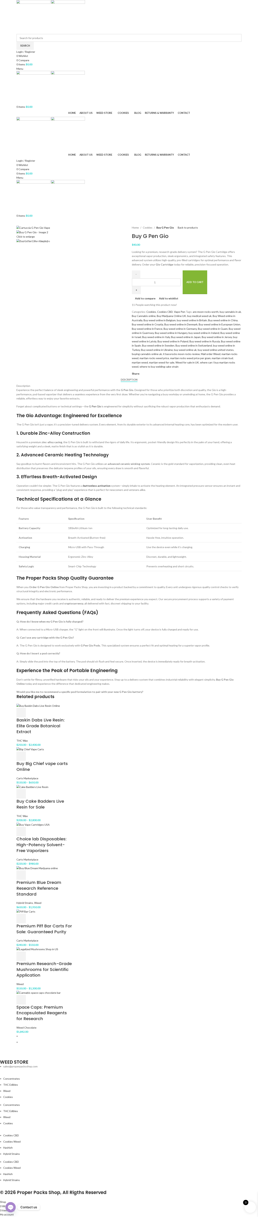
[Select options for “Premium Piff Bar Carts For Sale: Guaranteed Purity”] (21, 918)
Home (135, 227)
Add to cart (194, 282)
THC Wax (22, 740)
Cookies (147, 227)
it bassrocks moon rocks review (181, 354)
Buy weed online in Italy (156, 337)
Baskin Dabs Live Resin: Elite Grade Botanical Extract (40, 726)
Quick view (31, 712)
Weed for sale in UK (187, 362)
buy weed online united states (216, 349)
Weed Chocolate (26, 1027)
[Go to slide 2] (131, 1042)
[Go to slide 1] (131, 1036)
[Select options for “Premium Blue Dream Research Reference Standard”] (21, 875)
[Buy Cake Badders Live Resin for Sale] (32, 786)
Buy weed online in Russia (204, 341)
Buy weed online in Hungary (171, 332)
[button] (21, 999)
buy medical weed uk (199, 315)
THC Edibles (10, 1084)
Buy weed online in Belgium (160, 320)
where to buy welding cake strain (159, 366)
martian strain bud (222, 358)
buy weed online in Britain (192, 320)
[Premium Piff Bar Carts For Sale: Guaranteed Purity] (25, 911)
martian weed (140, 362)
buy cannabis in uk (230, 311)
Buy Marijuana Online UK (171, 315)
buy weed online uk (185, 349)
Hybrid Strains (24, 902)
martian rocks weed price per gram (190, 358)
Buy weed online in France (147, 328)
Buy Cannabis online (144, 315)
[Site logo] (33, 16)
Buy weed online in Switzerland (193, 345)
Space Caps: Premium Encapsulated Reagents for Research (41, 1013)
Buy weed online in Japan (186, 337)
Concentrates (11, 1078)
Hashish (8, 1147)
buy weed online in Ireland (203, 332)
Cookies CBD (165, 311)
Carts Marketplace (27, 778)
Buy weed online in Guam (213, 328)
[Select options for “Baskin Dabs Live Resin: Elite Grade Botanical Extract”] (21, 712)
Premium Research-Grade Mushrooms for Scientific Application (44, 969)
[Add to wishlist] (51, 712)
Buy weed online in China (223, 320)
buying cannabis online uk (147, 354)
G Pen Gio (95, 406)
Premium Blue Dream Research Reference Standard (38, 888)
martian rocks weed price (154, 358)
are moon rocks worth (206, 311)
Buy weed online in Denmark (181, 324)
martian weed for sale (161, 362)
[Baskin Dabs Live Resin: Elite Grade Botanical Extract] (38, 705)
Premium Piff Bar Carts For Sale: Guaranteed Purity (44, 929)
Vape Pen (179, 311)
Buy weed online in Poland (173, 341)
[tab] (129, 380)
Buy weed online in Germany (180, 328)
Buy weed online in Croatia (147, 324)
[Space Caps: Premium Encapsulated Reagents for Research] (38, 992)
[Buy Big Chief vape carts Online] (30, 749)
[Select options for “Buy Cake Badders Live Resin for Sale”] (21, 794)
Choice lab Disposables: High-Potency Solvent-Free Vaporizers (41, 845)
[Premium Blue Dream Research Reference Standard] (37, 867)
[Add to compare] (41, 712)
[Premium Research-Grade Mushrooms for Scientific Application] (37, 949)
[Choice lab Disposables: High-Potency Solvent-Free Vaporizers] (33, 824)
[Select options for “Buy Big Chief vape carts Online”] (21, 756)
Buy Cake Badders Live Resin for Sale (40, 804)
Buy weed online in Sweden (158, 345)
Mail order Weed (210, 354)
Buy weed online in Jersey (217, 337)
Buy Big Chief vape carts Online (42, 766)
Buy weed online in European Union (219, 324)
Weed (37, 902)
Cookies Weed (12, 1141)
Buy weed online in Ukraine (157, 349)
